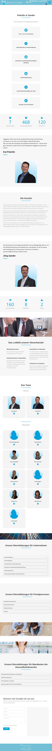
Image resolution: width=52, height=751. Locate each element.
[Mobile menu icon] (49, 2)
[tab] (26, 557)
